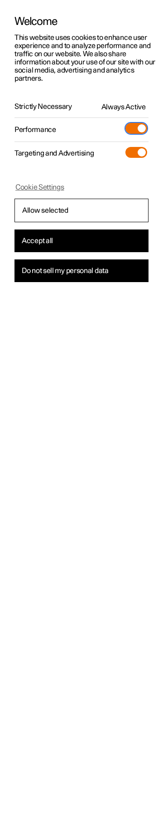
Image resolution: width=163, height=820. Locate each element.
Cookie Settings (39, 187)
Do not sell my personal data (65, 270)
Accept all (37, 240)
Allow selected (45, 210)
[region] (81, 410)
